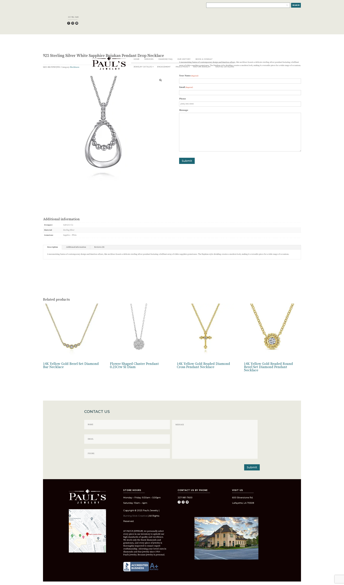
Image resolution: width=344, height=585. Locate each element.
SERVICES (148, 59)
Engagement (164, 67)
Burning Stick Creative (135, 516)
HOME (136, 59)
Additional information (76, 247)
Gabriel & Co (68, 225)
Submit (187, 160)
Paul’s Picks (182, 67)
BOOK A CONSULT (204, 59)
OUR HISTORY (184, 59)
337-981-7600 (73, 17)
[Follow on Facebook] (68, 23)
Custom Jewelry (202, 67)
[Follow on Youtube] (76, 23)
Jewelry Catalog (143, 67)
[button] (160, 80)
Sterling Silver (68, 230)
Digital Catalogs (225, 67)
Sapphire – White (70, 235)
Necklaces (74, 67)
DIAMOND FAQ (165, 59)
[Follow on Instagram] (72, 23)
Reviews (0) (99, 247)
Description (52, 247)
